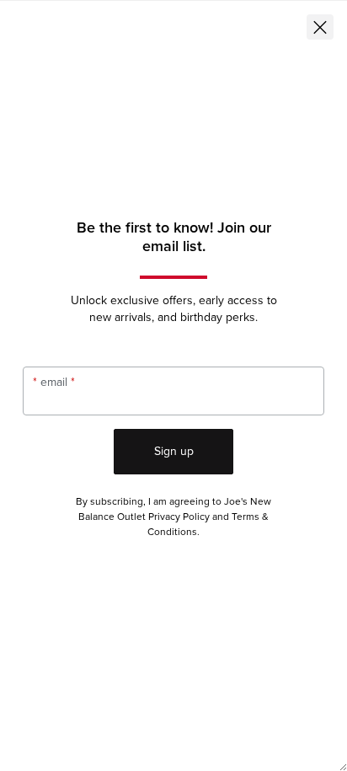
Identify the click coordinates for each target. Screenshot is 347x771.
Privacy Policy (179, 517)
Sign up (174, 451)
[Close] (320, 27)
